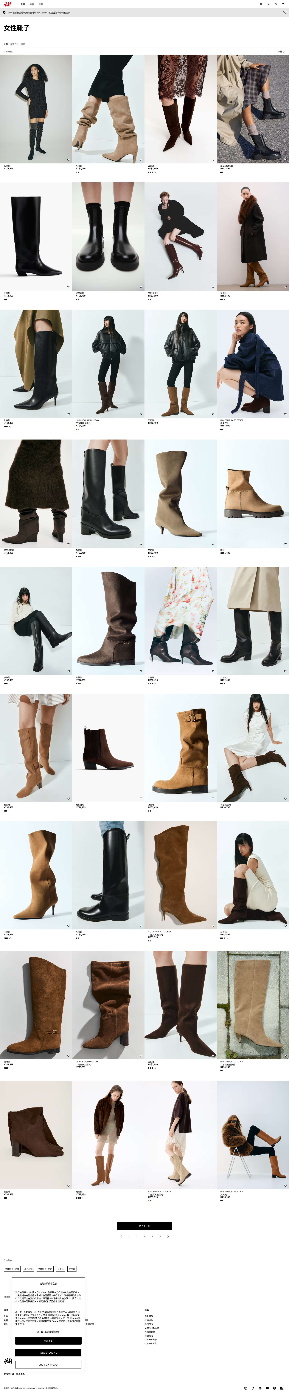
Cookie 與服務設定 (48, 1365)
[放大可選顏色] (77, 172)
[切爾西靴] (108, 236)
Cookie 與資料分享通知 (48, 1332)
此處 (53, 12)
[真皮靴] (253, 1135)
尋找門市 (148, 1323)
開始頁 (7, 1296)
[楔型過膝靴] (36, 494)
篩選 (280, 51)
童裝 (41, 4)
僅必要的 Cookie (48, 1352)
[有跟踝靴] (108, 748)
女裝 (23, 4)
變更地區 (20, 1373)
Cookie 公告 (150, 1339)
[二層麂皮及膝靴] (108, 364)
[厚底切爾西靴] (253, 109)
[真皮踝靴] (253, 364)
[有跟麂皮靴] (253, 748)
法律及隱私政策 (151, 1327)
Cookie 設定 (150, 1343)
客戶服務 (148, 1316)
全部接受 (48, 1340)
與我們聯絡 (149, 1331)
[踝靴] (253, 494)
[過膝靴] (36, 109)
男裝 (32, 4)
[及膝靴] (108, 109)
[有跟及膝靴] (180, 236)
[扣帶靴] (36, 621)
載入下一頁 (144, 1225)
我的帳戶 (148, 1320)
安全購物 (148, 1335)
